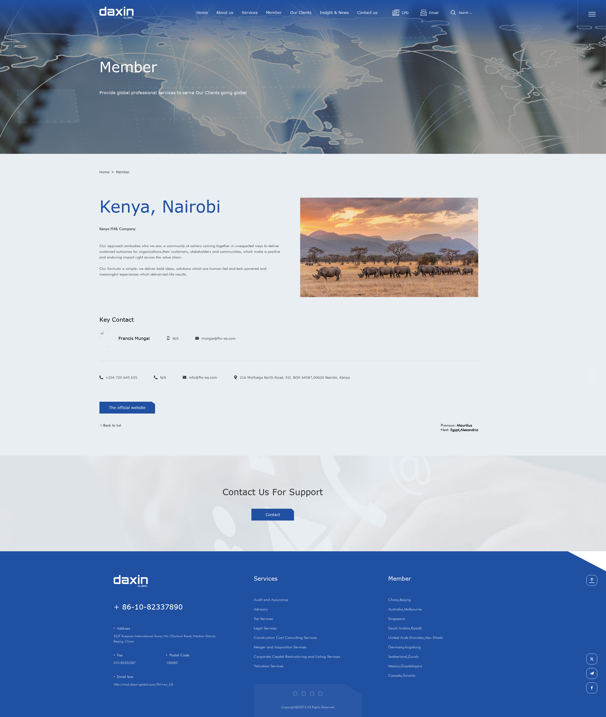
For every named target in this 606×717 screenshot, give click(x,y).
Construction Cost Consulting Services (285, 637)
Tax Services (263, 618)
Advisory (261, 609)
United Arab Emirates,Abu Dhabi (415, 637)
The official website (127, 407)
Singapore (396, 618)
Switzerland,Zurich (403, 656)
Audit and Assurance (271, 599)
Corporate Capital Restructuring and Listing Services (297, 656)
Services (250, 12)
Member (274, 12)
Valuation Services (269, 666)
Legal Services (265, 628)
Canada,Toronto (401, 675)
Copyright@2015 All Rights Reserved (307, 707)
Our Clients (300, 12)
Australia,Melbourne (405, 609)
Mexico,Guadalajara (405, 666)
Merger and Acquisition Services (280, 647)
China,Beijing (399, 599)
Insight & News (334, 12)
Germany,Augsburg (404, 647)
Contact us (367, 12)
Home (202, 12)
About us (224, 12)
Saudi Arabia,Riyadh (405, 628)
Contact (273, 514)
